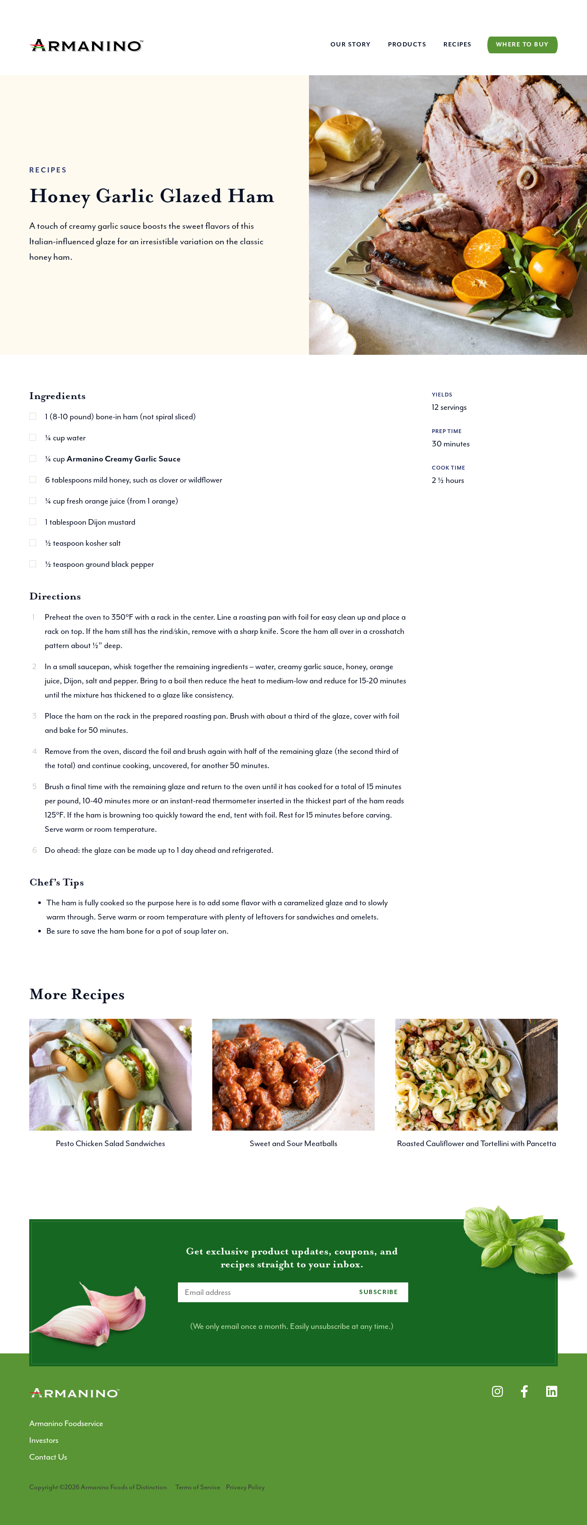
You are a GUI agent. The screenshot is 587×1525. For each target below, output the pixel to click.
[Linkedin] (551, 1391)
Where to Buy (522, 44)
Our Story (350, 44)
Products (407, 44)
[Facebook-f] (524, 1391)
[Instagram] (497, 1391)
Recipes (457, 44)
